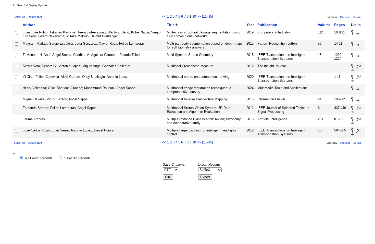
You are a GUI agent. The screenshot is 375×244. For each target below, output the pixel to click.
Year (250, 25)
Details (357, 17)
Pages (339, 25)
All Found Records (39, 158)
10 (194, 16)
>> (199, 16)
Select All (19, 16)
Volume (324, 25)
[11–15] (207, 16)
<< (164, 16)
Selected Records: (78, 158)
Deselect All (35, 16)
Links (356, 25)
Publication (267, 25)
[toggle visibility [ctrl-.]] (14, 154)
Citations (345, 17)
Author (29, 25)
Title (170, 25)
